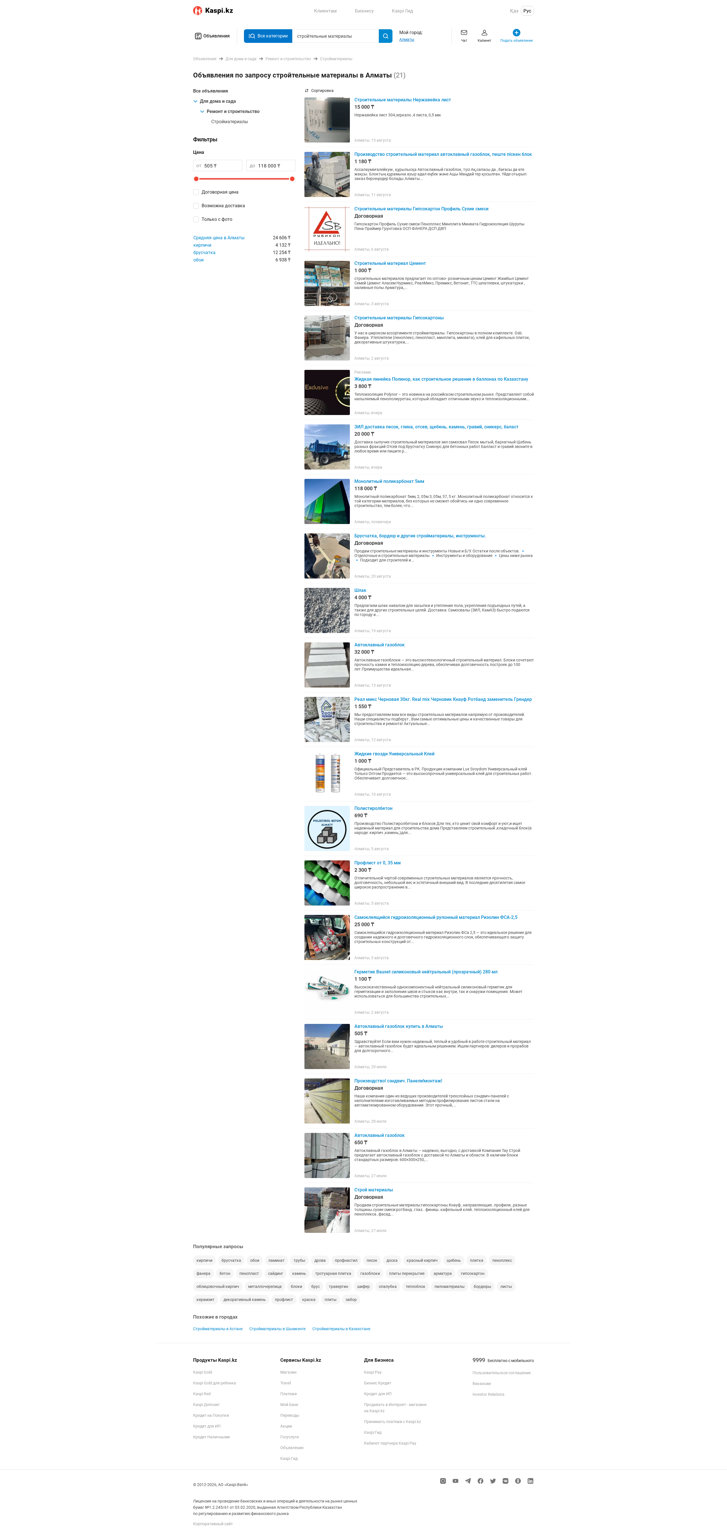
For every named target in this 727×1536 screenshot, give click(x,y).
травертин (338, 1286)
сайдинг (275, 1273)
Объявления (216, 36)
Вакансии (482, 1383)
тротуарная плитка (333, 1273)
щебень (454, 1260)
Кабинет (484, 41)
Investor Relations (488, 1394)
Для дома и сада (218, 101)
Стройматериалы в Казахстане (341, 1329)
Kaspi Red (202, 1394)
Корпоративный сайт (213, 1524)
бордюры (482, 1286)
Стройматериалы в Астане (218, 1329)
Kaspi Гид (289, 1458)
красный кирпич (422, 1260)
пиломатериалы (449, 1286)
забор (351, 1299)
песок (372, 1260)
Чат (464, 41)
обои (198, 260)
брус (315, 1286)
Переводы (289, 1415)
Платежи (288, 1394)
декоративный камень (244, 1299)
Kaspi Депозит (206, 1404)
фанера (203, 1273)
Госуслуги (289, 1437)
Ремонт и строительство (233, 111)
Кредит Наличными (211, 1437)
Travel (285, 1383)
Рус (527, 11)
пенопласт (249, 1273)
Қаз (514, 11)
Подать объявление (516, 41)
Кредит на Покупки (211, 1415)
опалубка (388, 1286)
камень (299, 1273)
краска (309, 1299)
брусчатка (204, 252)
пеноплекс (502, 1260)
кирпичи (202, 245)
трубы (299, 1260)
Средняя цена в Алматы (219, 237)
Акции (286, 1426)
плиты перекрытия (407, 1273)
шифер (363, 1286)
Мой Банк (289, 1404)
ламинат (276, 1260)
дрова (320, 1260)
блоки (296, 1286)
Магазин (288, 1372)
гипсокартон (472, 1273)
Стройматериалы (229, 121)
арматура (443, 1273)
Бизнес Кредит (377, 1383)
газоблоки (370, 1273)
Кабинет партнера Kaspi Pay (390, 1443)
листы (506, 1286)
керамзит (205, 1299)
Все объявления (210, 91)
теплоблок (415, 1286)
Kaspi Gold (202, 1372)
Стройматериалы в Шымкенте (277, 1329)
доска (392, 1260)
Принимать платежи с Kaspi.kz (392, 1421)
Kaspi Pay (373, 1372)
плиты (331, 1299)
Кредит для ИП (207, 1426)
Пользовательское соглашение (502, 1373)
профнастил (346, 1260)
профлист (284, 1299)
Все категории (273, 36)
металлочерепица (265, 1286)
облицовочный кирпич (218, 1286)
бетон (225, 1273)
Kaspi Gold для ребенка (214, 1383)
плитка (476, 1260)
